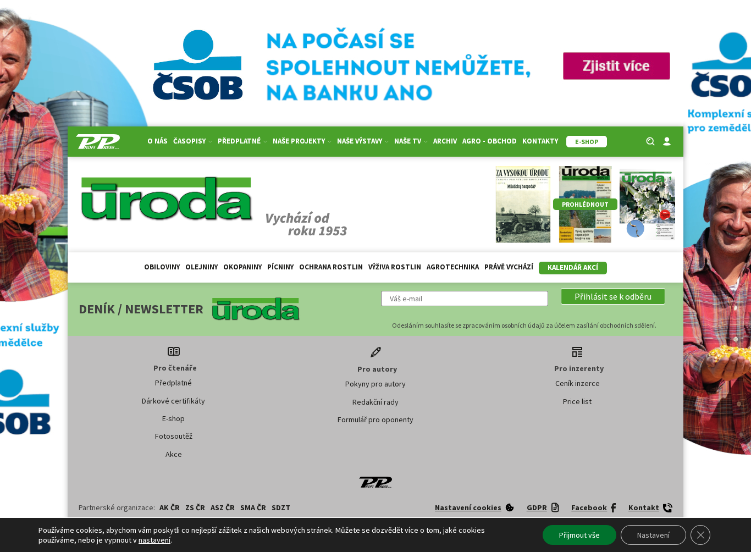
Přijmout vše (579, 535)
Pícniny (280, 267)
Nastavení (653, 535)
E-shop (173, 418)
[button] (613, 296)
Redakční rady (375, 402)
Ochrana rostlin (331, 267)
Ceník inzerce (577, 383)
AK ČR (169, 507)
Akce (173, 454)
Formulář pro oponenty (375, 419)
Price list (577, 401)
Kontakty (540, 141)
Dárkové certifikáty (173, 401)
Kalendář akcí (573, 267)
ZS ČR (195, 507)
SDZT (281, 507)
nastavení (154, 540)
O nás (157, 141)
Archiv (445, 141)
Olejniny (201, 267)
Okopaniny (242, 267)
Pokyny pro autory (375, 384)
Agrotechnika (453, 267)
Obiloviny (162, 267)
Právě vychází (508, 267)
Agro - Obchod (489, 141)
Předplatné (173, 383)
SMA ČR (253, 507)
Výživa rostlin (394, 267)
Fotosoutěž (173, 436)
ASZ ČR (223, 507)
